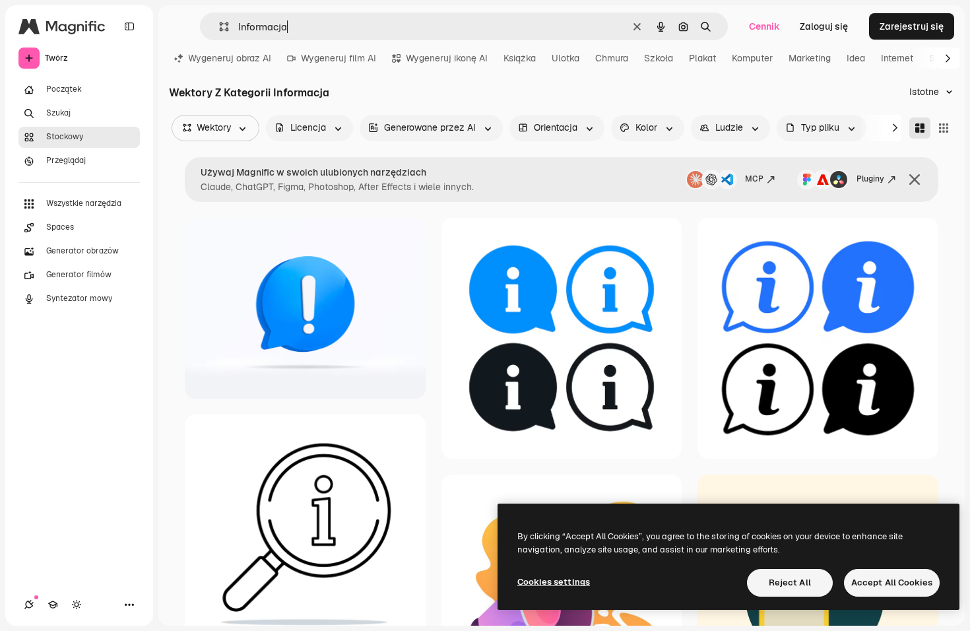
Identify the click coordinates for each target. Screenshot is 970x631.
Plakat (702, 58)
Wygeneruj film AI (338, 58)
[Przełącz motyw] (76, 604)
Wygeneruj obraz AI (229, 58)
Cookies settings (553, 581)
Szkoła (658, 58)
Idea (856, 58)
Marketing (810, 58)
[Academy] (52, 604)
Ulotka (565, 58)
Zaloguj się (824, 26)
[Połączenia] (29, 604)
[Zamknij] (914, 179)
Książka (519, 58)
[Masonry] (919, 128)
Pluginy (870, 179)
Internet (897, 58)
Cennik (764, 26)
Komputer (752, 58)
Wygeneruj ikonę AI (447, 58)
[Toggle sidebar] (129, 26)
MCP (754, 179)
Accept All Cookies (891, 582)
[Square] (943, 128)
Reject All (790, 582)
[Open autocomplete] (219, 27)
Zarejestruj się (912, 26)
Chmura (611, 58)
